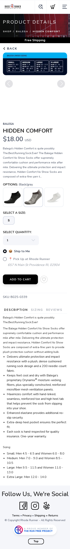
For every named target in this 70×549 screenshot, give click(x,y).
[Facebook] (23, 506)
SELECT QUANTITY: (17, 232)
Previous (9, 84)
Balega (22, 31)
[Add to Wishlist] (44, 279)
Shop (7, 31)
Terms (16, 515)
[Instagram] (35, 506)
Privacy (27, 515)
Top (36, 541)
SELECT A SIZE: (14, 213)
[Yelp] (46, 506)
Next (61, 84)
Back (11, 48)
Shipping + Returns (46, 515)
